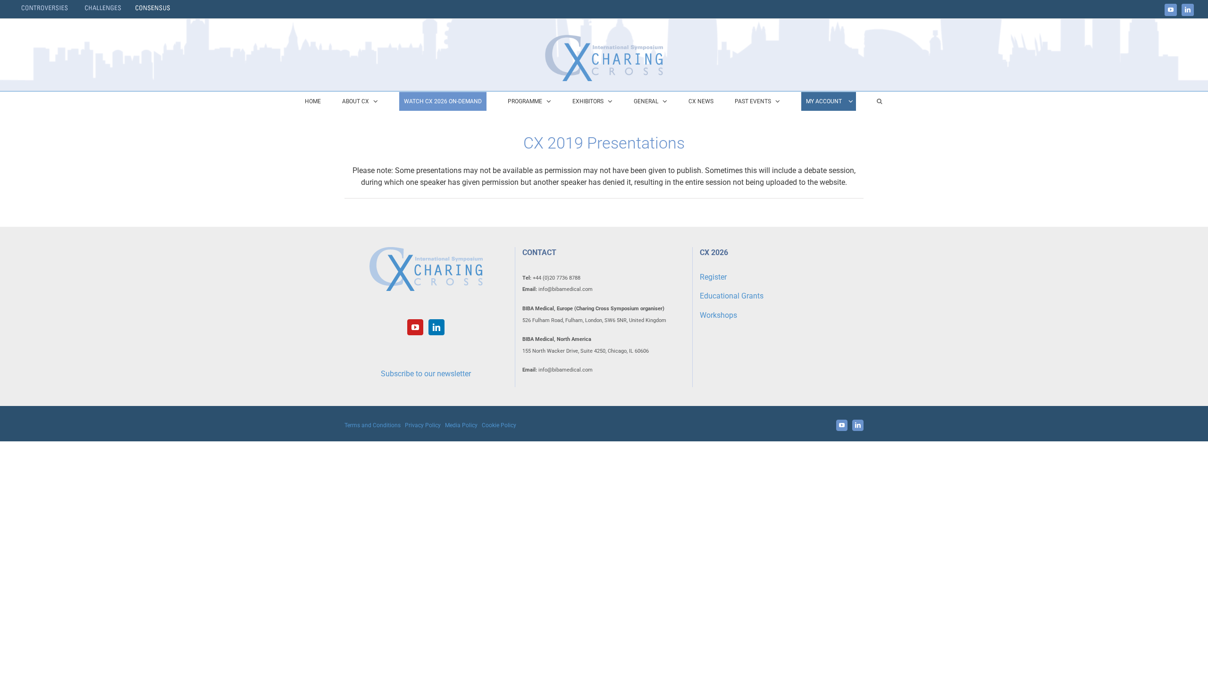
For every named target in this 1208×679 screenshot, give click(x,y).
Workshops (718, 315)
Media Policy (461, 425)
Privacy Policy (423, 425)
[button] (879, 101)
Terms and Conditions (372, 425)
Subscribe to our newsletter (426, 373)
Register (713, 277)
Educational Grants (731, 295)
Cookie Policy (499, 425)
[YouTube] (415, 327)
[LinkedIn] (436, 327)
